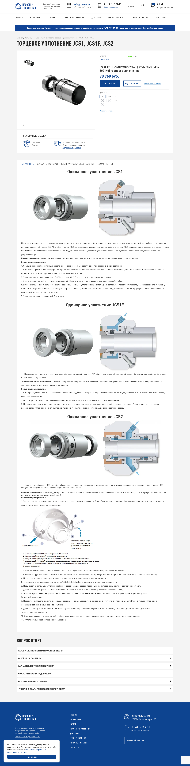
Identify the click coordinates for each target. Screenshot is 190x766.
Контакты (161, 17)
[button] (39, 125)
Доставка (96, 17)
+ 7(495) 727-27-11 (110, 28)
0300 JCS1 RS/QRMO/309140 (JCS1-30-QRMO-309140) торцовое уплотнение (129, 68)
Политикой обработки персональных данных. (26, 750)
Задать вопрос (132, 83)
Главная (19, 17)
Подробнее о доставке (72, 147)
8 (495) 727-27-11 (112, 4)
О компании (36, 17)
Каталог (52, 17)
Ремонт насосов (116, 17)
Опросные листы (140, 17)
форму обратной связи (153, 28)
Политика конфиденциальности (27, 736)
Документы (105, 163)
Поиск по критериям (73, 17)
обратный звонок (135, 740)
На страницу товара (152, 83)
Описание (27, 163)
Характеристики (106, 111)
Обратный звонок (111, 7)
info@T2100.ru (82, 4)
